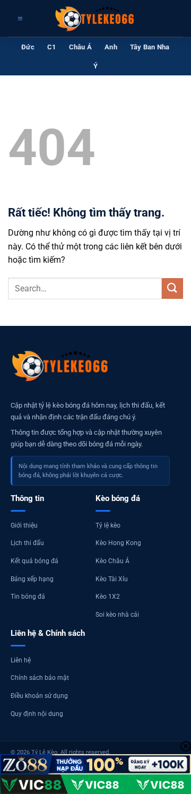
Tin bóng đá (28, 596)
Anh (111, 47)
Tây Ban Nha (150, 47)
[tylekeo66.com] (95, 18)
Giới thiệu (24, 525)
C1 (51, 47)
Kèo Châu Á (112, 561)
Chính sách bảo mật (40, 677)
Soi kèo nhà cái (117, 614)
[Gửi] (172, 288)
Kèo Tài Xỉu (112, 579)
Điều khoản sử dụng (39, 696)
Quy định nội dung (37, 714)
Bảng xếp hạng (32, 579)
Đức (27, 47)
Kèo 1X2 (108, 596)
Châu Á (80, 47)
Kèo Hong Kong (118, 543)
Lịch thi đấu (27, 543)
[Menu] (18, 18)
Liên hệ (21, 660)
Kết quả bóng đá (34, 561)
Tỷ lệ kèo (108, 525)
